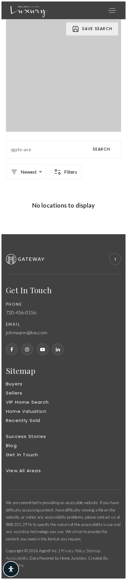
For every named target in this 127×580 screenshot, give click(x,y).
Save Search (97, 29)
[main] (63, 126)
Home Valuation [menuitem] (26, 411)
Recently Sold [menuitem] (23, 420)
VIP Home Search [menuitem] (27, 402)
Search (101, 149)
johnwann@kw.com (26, 332)
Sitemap (93, 550)
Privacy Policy (72, 550)
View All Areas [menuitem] (23, 470)
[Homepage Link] (29, 9)
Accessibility (17, 558)
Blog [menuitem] (11, 445)
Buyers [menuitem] (14, 384)
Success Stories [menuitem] (26, 436)
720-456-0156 (21, 312)
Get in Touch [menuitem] (22, 455)
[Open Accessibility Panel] (11, 569)
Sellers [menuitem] (14, 393)
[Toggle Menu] (112, 10)
